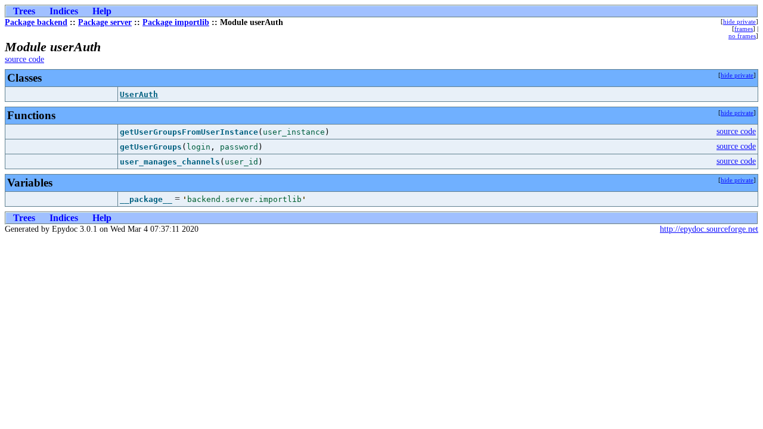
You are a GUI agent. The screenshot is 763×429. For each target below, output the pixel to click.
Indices (63, 11)
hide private (739, 21)
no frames (742, 35)
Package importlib (175, 22)
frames (743, 28)
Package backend (36, 22)
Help (101, 11)
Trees (24, 11)
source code (24, 59)
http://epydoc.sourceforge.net (709, 229)
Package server (105, 22)
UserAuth (139, 94)
